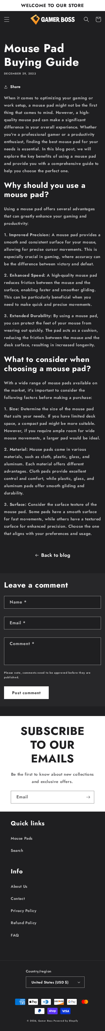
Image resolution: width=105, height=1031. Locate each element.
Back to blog (55, 555)
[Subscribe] (88, 797)
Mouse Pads (22, 838)
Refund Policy (24, 922)
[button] (7, 19)
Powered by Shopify (66, 1020)
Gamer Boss (45, 1020)
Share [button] (15, 86)
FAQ (15, 935)
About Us (19, 886)
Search (17, 850)
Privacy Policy (23, 910)
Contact (18, 898)
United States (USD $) (50, 982)
